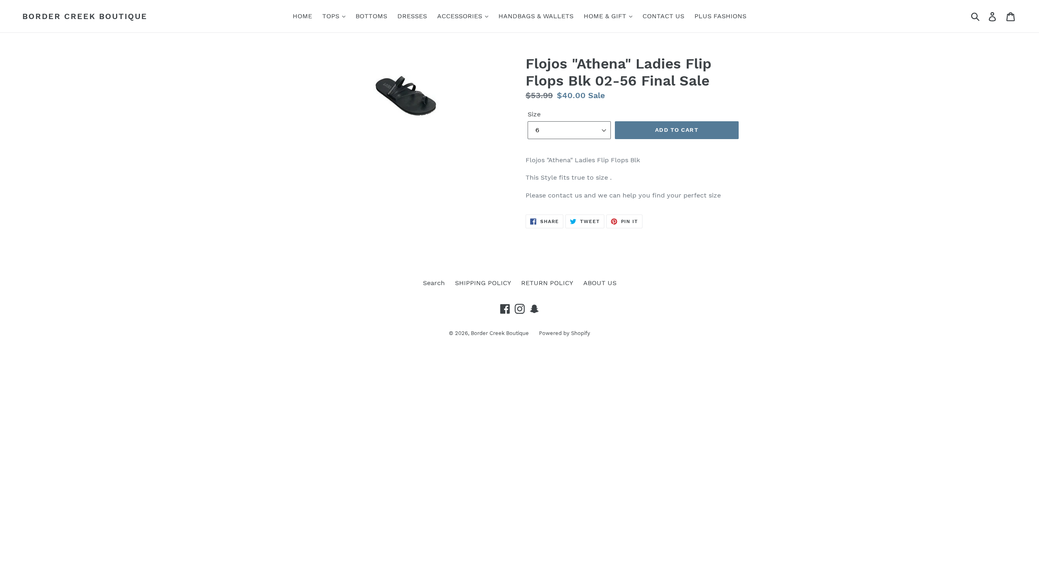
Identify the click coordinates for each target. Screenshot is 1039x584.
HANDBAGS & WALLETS (535, 16)
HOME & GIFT (606, 16)
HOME (302, 16)
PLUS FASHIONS (720, 16)
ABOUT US (600, 283)
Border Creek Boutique (84, 16)
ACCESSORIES (460, 16)
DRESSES (412, 16)
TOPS (331, 16)
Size (534, 114)
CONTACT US (663, 16)
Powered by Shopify (564, 333)
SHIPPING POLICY (483, 283)
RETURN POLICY (547, 283)
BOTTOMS (371, 16)
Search (434, 283)
